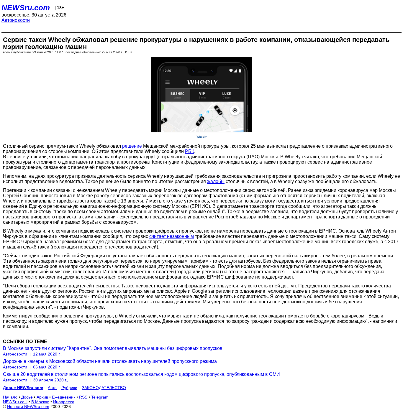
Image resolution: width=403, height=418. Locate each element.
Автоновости (15, 20)
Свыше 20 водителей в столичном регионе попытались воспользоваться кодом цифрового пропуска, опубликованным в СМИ (141, 374)
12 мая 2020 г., (47, 354)
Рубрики (69, 387)
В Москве (40, 401)
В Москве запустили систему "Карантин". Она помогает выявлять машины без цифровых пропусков (112, 348)
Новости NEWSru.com (28, 406)
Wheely (201, 136)
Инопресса (63, 401)
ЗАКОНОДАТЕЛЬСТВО (104, 387)
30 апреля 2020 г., (50, 380)
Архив (42, 397)
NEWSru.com (25, 7)
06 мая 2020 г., (47, 367)
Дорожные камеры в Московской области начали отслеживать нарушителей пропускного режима (110, 361)
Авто (52, 387)
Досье (27, 397)
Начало (10, 397)
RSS (83, 397)
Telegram (100, 397)
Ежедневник (63, 397)
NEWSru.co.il (15, 401)
